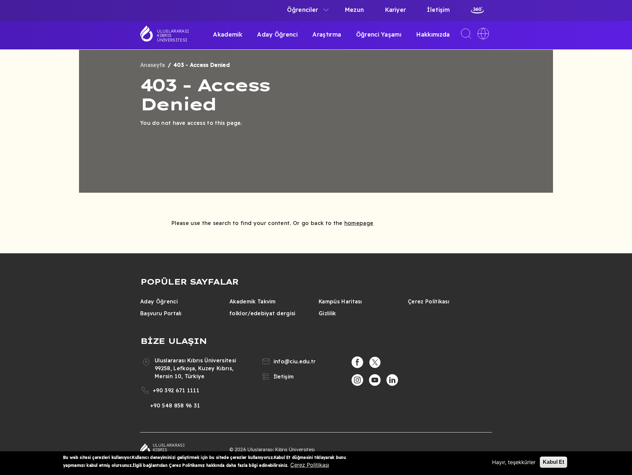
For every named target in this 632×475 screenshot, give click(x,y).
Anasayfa (152, 65)
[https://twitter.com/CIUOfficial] (375, 362)
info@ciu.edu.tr (295, 361)
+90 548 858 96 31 (175, 405)
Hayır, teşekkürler (514, 462)
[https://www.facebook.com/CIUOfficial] (357, 362)
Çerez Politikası (428, 301)
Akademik (227, 34)
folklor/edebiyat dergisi (262, 313)
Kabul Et (553, 462)
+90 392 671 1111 (176, 390)
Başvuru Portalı (161, 313)
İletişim (438, 10)
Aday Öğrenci (277, 34)
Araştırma (326, 34)
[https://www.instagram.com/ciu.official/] (357, 380)
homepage (359, 223)
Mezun (354, 10)
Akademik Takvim (252, 301)
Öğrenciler (302, 10)
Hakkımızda (433, 34)
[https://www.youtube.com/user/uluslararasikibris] (375, 380)
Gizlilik (327, 313)
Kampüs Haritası (340, 301)
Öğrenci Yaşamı (378, 34)
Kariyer (395, 10)
